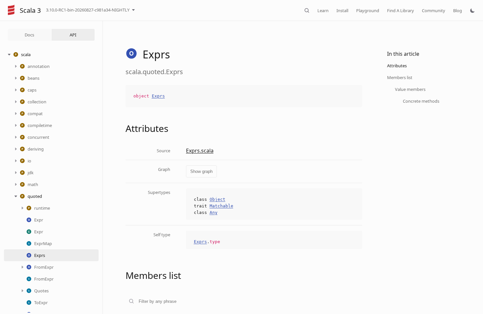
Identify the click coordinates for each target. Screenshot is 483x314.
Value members (410, 89)
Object (217, 199)
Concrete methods (421, 101)
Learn (323, 10)
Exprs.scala (200, 150)
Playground (367, 10)
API (73, 35)
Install (342, 10)
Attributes (397, 66)
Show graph (201, 171)
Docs (29, 35)
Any (214, 212)
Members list (399, 77)
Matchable (221, 205)
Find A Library (400, 10)
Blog (457, 10)
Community (433, 10)
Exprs (158, 96)
